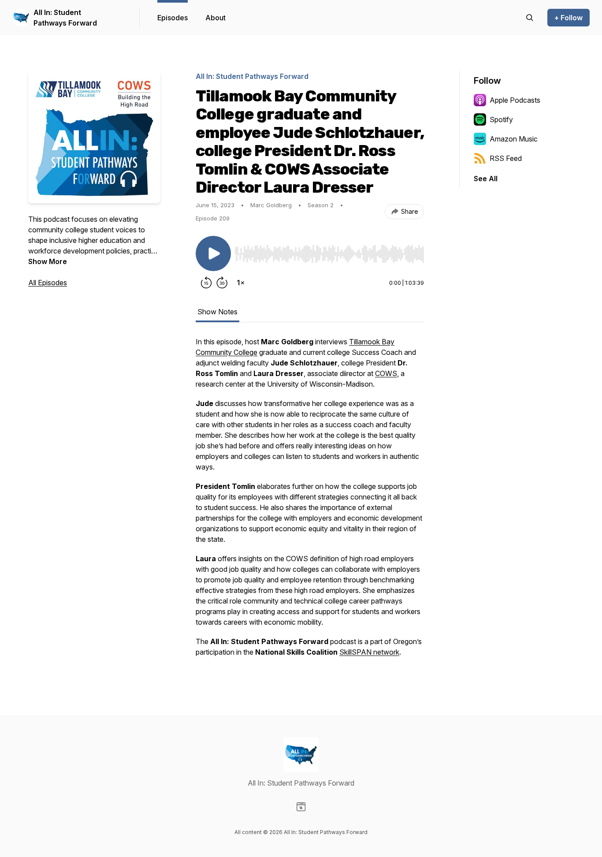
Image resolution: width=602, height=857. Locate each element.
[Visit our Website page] (301, 806)
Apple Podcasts (515, 100)
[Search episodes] (529, 17)
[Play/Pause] (213, 253)
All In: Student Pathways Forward (65, 17)
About (215, 17)
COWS (386, 373)
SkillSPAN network (369, 652)
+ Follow (568, 17)
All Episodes (47, 282)
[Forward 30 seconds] (222, 282)
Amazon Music (514, 138)
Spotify (501, 119)
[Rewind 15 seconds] (206, 282)
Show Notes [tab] (217, 311)
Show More (47, 261)
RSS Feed (506, 158)
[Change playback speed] (240, 282)
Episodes (172, 17)
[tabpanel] (310, 501)
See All (486, 178)
